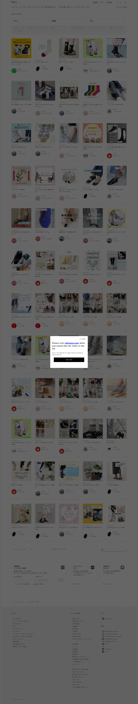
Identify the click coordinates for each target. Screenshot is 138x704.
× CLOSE (83, 339)
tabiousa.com (72, 343)
